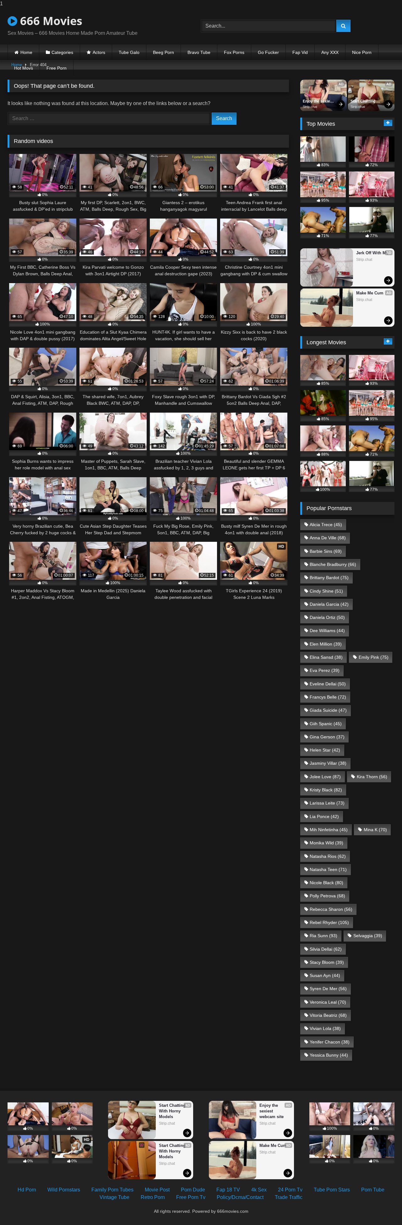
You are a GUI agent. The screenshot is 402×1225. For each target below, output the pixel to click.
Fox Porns (234, 52)
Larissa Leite (327, 802)
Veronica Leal (328, 1002)
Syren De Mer (328, 988)
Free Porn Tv (190, 1197)
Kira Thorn (372, 776)
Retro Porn (153, 1197)
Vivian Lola (325, 1028)
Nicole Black (326, 882)
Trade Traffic (288, 1197)
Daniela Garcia (329, 604)
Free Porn (56, 68)
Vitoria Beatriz (328, 1015)
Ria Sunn (323, 935)
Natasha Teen (328, 869)
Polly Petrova (327, 895)
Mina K (375, 829)
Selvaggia (367, 935)
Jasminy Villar (328, 763)
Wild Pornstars (63, 1189)
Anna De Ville (328, 537)
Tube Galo (129, 52)
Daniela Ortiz (327, 617)
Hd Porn (27, 1189)
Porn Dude (193, 1189)
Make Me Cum (369, 293)
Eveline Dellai (328, 683)
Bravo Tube (198, 52)
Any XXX (330, 52)
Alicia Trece (326, 524)
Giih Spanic (326, 723)
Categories (62, 52)
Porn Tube (372, 1189)
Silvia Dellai (326, 949)
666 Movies (49, 21)
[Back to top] (382, 1207)
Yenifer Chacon (330, 1041)
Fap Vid (300, 52)
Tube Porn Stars (332, 1189)
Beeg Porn (163, 52)
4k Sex (259, 1189)
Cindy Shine (326, 591)
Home (26, 52)
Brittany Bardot (329, 577)
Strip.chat (310, 106)
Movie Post (157, 1189)
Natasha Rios (328, 856)
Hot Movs (23, 68)
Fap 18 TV (228, 1189)
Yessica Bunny (329, 1055)
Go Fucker (268, 52)
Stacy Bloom (327, 962)
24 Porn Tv (290, 1189)
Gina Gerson (327, 736)
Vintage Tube (114, 1197)
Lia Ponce (324, 816)
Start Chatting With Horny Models (363, 101)
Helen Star (325, 749)
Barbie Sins (326, 551)
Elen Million (326, 644)
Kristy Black (326, 789)
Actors (99, 52)
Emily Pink (373, 657)
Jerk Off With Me (372, 253)
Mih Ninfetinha (329, 829)
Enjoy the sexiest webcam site (318, 101)
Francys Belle (328, 697)
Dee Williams (327, 630)
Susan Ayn (325, 975)
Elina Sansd (326, 657)
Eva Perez (325, 670)
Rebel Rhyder (329, 922)
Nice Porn (362, 52)
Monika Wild (326, 842)
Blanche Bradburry (333, 564)
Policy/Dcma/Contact (240, 1197)
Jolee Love (325, 776)
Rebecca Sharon (331, 909)
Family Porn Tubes (112, 1189)
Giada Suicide (328, 710)
